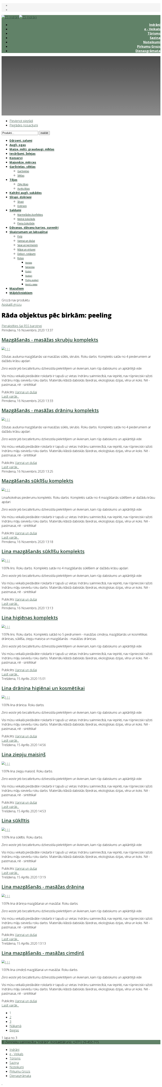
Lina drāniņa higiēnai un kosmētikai (43, 688)
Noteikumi (151, 42)
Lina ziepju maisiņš (24, 754)
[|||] (6, 349)
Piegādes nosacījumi (23, 125)
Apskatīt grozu (12, 304)
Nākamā (15, 1026)
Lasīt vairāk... (10, 396)
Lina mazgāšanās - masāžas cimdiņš (43, 953)
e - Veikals (152, 29)
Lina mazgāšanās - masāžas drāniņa (43, 886)
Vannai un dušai (26, 392)
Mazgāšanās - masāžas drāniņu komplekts (50, 410)
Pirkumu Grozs (148, 46)
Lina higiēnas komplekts (30, 617)
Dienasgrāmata (148, 51)
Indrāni (154, 25)
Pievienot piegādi (21, 121)
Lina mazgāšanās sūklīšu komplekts (43, 551)
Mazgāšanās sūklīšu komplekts (37, 480)
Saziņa (155, 38)
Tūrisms (154, 33)
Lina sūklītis (15, 820)
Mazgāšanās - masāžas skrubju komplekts (50, 339)
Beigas (14, 1030)
